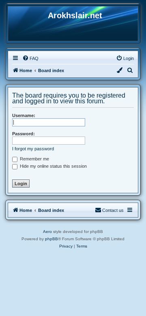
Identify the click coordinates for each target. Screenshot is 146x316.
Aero (47, 231)
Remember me (34, 158)
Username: (23, 115)
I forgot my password (33, 148)
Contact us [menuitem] (113, 210)
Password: (23, 133)
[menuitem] (30, 58)
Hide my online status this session (53, 166)
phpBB (51, 239)
